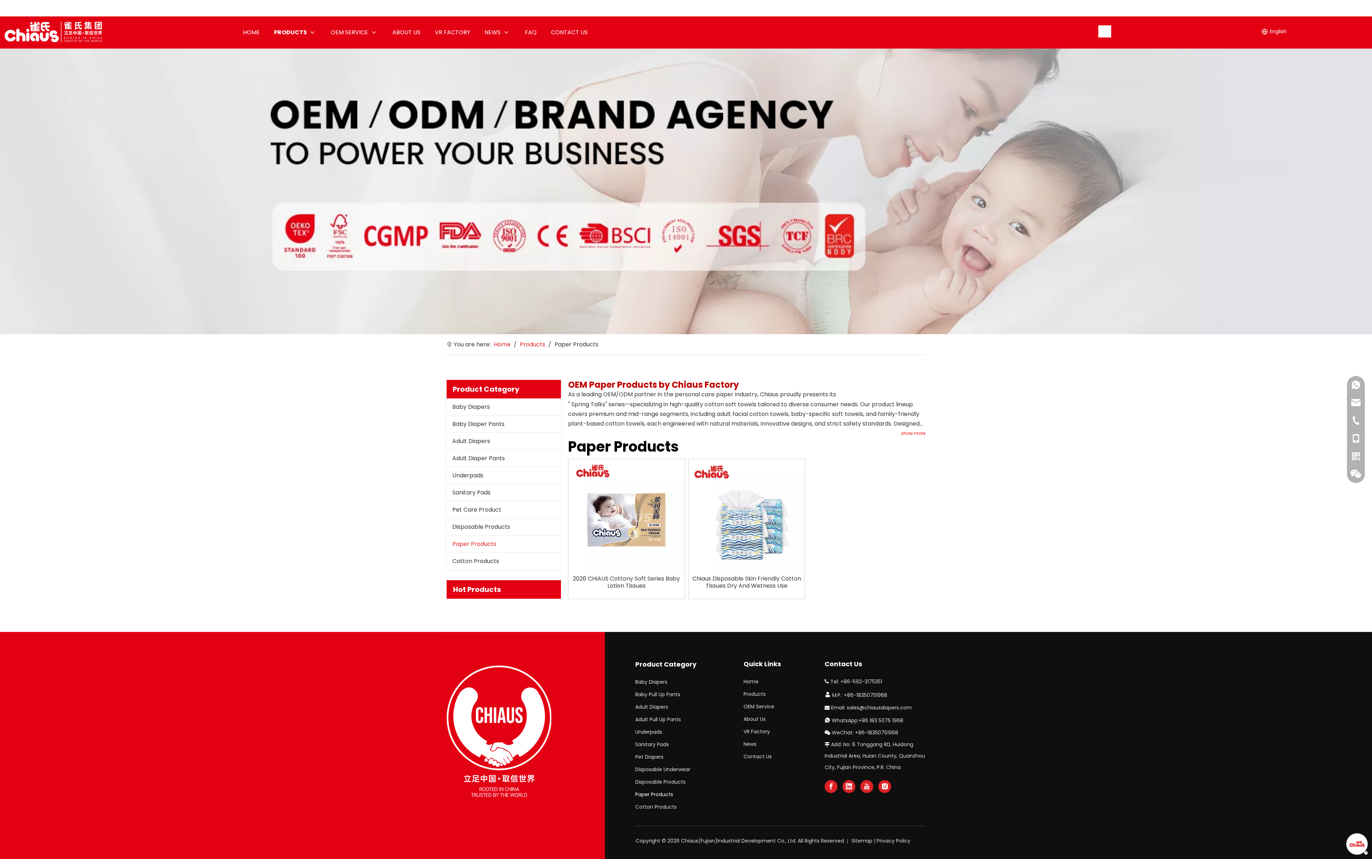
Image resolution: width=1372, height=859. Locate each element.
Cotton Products (475, 561)
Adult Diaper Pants (478, 458)
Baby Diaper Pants (478, 424)
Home (751, 681)
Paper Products (474, 544)
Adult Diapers (471, 441)
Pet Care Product (476, 510)
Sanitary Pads (471, 492)
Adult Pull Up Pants (658, 719)
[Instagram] (884, 786)
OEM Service (759, 706)
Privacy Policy (893, 840)
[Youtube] (866, 786)
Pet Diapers (649, 756)
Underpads (467, 475)
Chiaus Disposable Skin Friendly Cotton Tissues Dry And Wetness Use (746, 582)
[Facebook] (831, 786)
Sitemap (862, 840)
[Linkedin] (848, 786)
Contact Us (758, 756)
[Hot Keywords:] (1105, 31)
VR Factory (757, 731)
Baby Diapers (471, 407)
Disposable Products (481, 527)
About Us (755, 719)
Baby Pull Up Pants (657, 694)
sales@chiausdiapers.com (879, 707)
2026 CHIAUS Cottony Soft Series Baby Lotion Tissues (626, 582)
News (750, 744)
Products (755, 694)
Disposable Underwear (662, 769)
